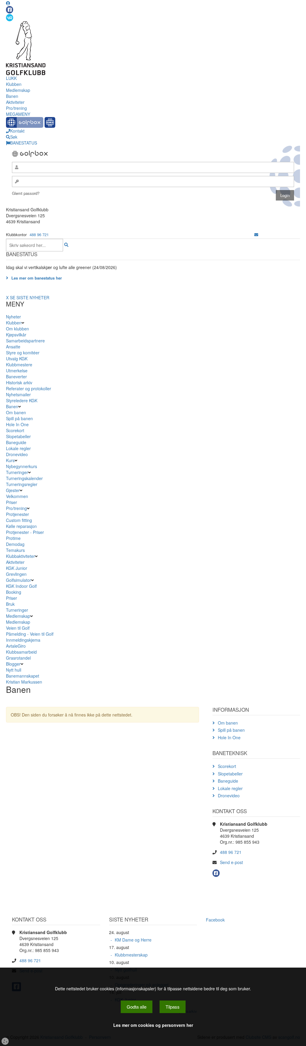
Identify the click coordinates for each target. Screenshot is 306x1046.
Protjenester (17, 514)
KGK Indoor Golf (21, 586)
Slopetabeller (18, 436)
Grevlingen (16, 574)
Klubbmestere (19, 365)
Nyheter (13, 317)
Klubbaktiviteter (20, 556)
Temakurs (15, 550)
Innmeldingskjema (23, 640)
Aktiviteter (15, 102)
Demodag (15, 544)
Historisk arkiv (19, 382)
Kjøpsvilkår (16, 335)
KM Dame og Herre (133, 940)
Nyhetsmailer (18, 394)
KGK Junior (16, 568)
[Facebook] (9, 9)
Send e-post (231, 862)
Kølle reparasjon (21, 526)
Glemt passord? (25, 193)
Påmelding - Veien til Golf (29, 634)
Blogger (13, 664)
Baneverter (16, 376)
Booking (13, 592)
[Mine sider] (8, 3)
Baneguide (16, 442)
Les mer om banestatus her (36, 278)
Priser (11, 502)
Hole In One (17, 424)
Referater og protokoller (28, 388)
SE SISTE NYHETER (29, 297)
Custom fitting (19, 520)
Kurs (10, 460)
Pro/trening (16, 108)
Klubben (14, 84)
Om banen (16, 412)
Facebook (215, 920)
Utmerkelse (16, 371)
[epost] (256, 234)
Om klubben (17, 329)
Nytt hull (13, 670)
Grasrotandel (18, 658)
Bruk (10, 604)
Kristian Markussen (24, 682)
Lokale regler (18, 448)
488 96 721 (39, 234)
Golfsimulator (18, 580)
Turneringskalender (24, 478)
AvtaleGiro (16, 646)
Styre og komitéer (22, 353)
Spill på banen (19, 418)
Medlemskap (18, 90)
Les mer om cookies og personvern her (153, 1025)
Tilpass (173, 1007)
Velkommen (17, 496)
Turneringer (17, 472)
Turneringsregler (21, 484)
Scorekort (15, 430)
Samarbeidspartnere (25, 341)
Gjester (13, 490)
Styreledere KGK (21, 400)
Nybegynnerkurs (21, 466)
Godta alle (136, 1007)
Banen (12, 96)
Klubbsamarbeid (21, 652)
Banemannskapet (22, 676)
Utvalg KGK (16, 359)
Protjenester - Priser (25, 532)
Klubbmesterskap (131, 955)
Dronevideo (17, 454)
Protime (13, 538)
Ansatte (13, 347)
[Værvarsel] (9, 17)
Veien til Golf (18, 628)
